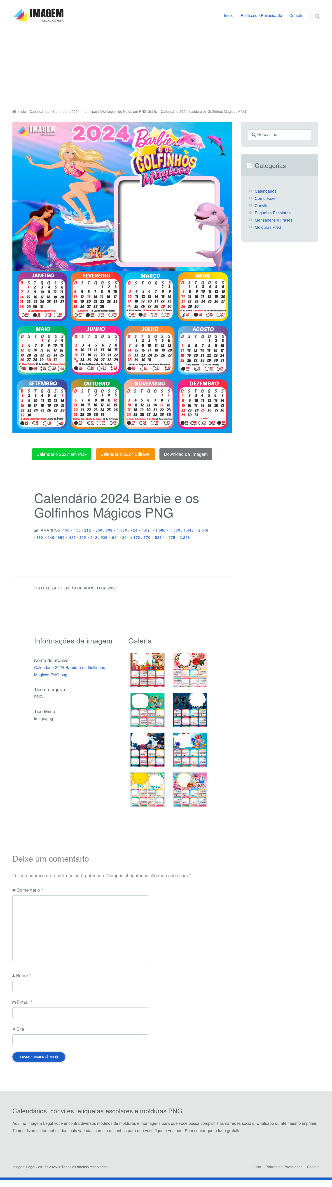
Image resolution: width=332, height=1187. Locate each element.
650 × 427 (67, 537)
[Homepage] (38, 15)
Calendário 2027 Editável (125, 454)
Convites (263, 205)
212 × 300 (93, 529)
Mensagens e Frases (273, 220)
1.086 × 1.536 (167, 529)
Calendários (265, 191)
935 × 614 (110, 537)
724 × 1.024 (141, 529)
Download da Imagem (186, 454)
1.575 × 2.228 (177, 537)
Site (20, 1029)
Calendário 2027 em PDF (61, 454)
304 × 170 (131, 537)
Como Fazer (266, 198)
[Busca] (313, 10)
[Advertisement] (166, 66)
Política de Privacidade (261, 15)
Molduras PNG (268, 227)
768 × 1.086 (116, 529)
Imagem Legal (23, 1166)
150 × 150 (72, 529)
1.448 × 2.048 (196, 529)
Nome (23, 975)
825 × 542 (88, 537)
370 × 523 (153, 537)
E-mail (25, 1002)
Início (229, 15)
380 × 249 (45, 537)
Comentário (30, 890)
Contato (296, 15)
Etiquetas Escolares (273, 212)
